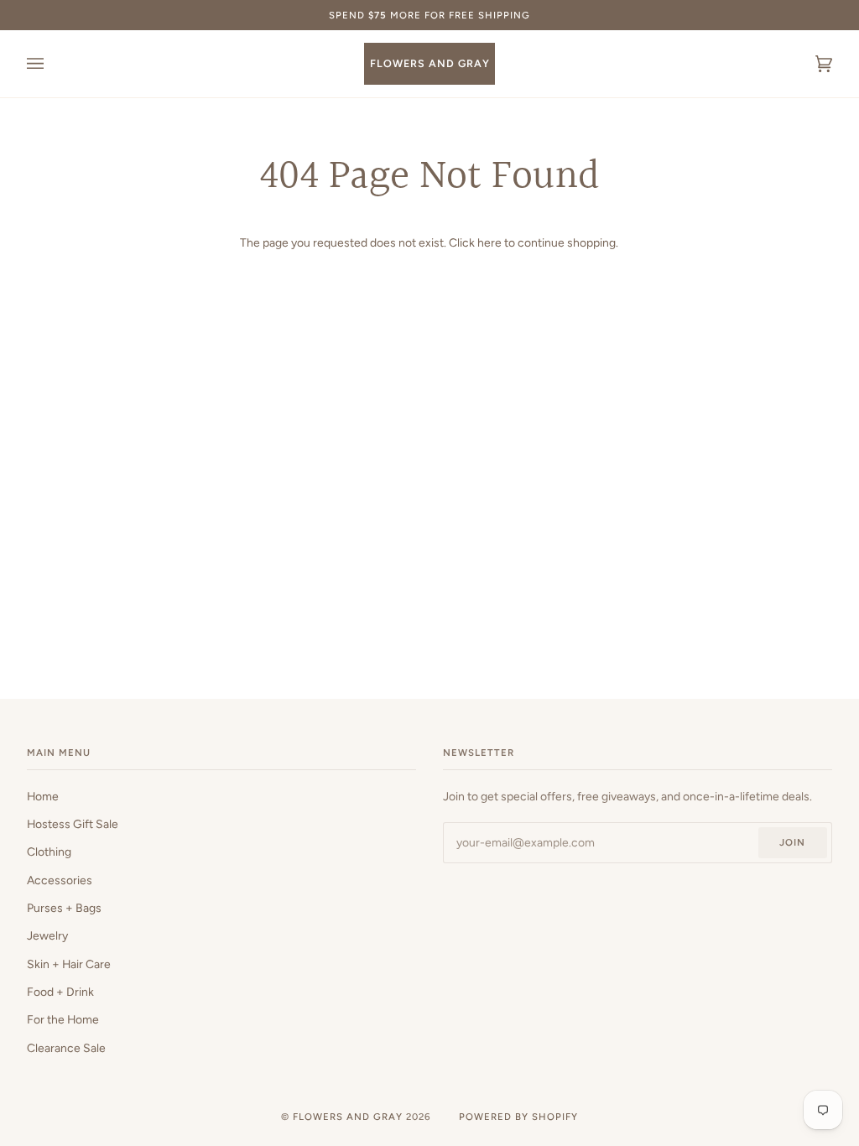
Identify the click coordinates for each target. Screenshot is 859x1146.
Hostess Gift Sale (72, 824)
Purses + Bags (64, 907)
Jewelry (47, 935)
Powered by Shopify (518, 1117)
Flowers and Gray (348, 1117)
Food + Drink (60, 991)
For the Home (63, 1019)
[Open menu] (52, 63)
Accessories (59, 880)
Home (43, 796)
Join (792, 842)
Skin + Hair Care (69, 964)
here (489, 242)
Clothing (49, 851)
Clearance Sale (66, 1048)
